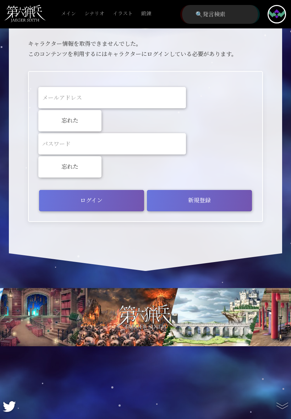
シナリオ (94, 13)
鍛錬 (146, 13)
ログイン (91, 200)
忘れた (69, 120)
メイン (68, 13)
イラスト (123, 13)
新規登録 (199, 200)
